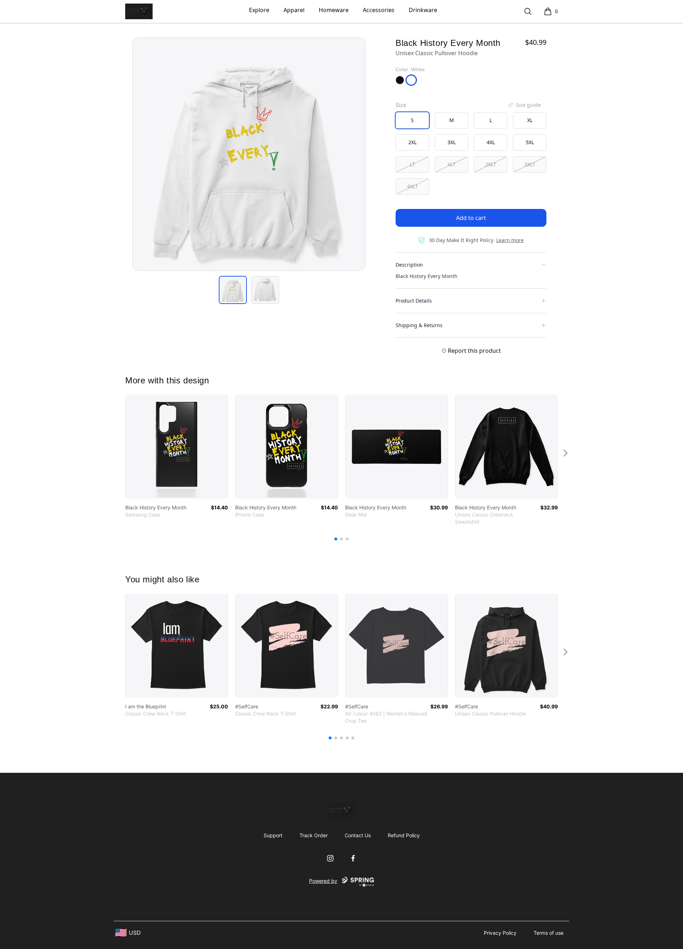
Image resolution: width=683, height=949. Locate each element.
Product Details (414, 300)
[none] (524, 105)
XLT (452, 164)
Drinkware (423, 10)
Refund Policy (404, 835)
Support (273, 835)
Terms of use (548, 933)
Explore (259, 10)
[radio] (412, 120)
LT (412, 164)
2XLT (490, 164)
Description (409, 264)
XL (530, 120)
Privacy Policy (500, 933)
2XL (412, 142)
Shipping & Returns (419, 325)
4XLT (412, 186)
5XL (530, 142)
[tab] (232, 290)
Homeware (334, 10)
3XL (452, 142)
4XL (491, 142)
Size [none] (401, 105)
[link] (177, 446)
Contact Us (358, 835)
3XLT (529, 164)
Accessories (379, 10)
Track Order (314, 835)
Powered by (323, 881)
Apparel (294, 10)
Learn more (510, 240)
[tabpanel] (249, 154)
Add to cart (471, 218)
